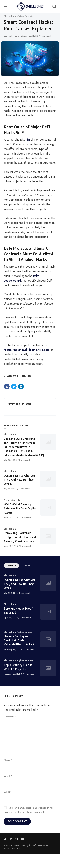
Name (8, 760)
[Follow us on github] (16, 839)
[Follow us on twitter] (6, 839)
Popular (26, 565)
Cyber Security (25, 16)
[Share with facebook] (7, 386)
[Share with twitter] (14, 386)
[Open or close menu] (6, 6)
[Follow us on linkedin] (10, 839)
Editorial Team (11, 35)
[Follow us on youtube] (22, 839)
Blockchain (10, 16)
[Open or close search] (54, 6)
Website (8, 792)
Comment (10, 716)
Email (8, 776)
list (28, 139)
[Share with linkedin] (21, 386)
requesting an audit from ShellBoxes (27, 350)
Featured (11, 565)
